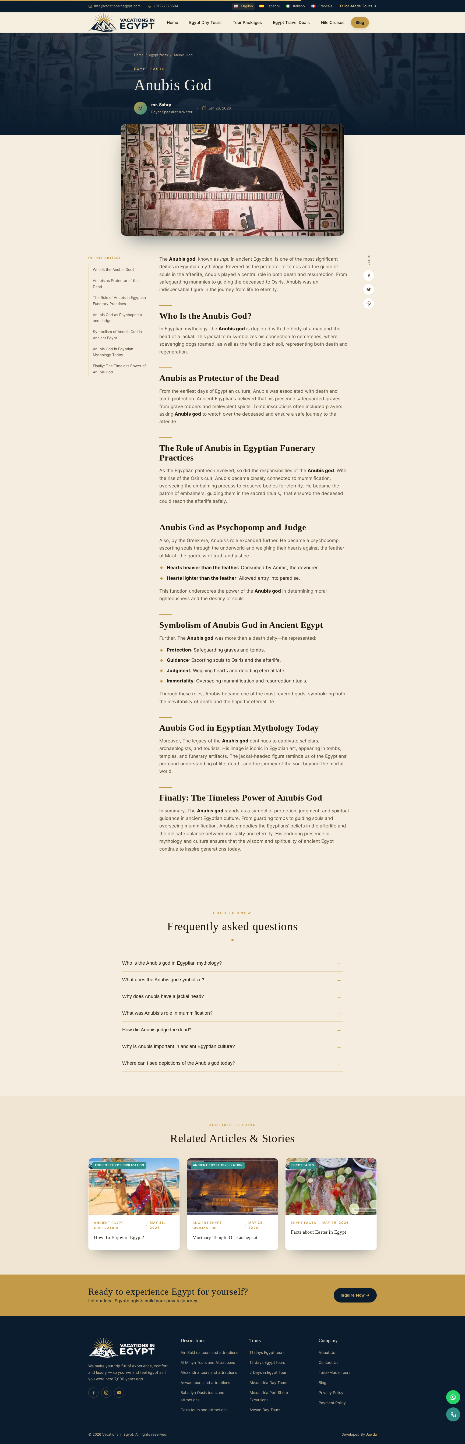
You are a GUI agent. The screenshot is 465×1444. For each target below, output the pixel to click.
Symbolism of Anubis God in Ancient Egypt (117, 335)
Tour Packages (247, 22)
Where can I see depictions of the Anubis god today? (178, 1063)
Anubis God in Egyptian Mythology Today (113, 352)
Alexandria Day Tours (268, 1382)
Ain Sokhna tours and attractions (209, 1352)
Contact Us (328, 1362)
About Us (327, 1352)
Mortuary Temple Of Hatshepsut (224, 1237)
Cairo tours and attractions (204, 1409)
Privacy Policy (331, 1392)
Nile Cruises (332, 22)
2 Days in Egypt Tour (267, 1372)
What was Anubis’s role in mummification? (167, 1013)
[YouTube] (119, 1393)
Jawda (371, 1434)
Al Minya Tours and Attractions (208, 1362)
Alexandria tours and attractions (209, 1372)
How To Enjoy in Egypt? (119, 1237)
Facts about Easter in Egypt (318, 1232)
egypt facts (158, 55)
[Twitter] (368, 289)
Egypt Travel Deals (291, 22)
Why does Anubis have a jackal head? (163, 996)
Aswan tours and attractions (205, 1382)
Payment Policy (332, 1402)
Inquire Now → (355, 1295)
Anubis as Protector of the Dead (116, 283)
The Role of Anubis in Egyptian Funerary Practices (119, 300)
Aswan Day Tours (264, 1409)
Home (172, 22)
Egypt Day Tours (205, 22)
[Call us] (453, 1414)
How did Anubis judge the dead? (157, 1029)
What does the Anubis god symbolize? (163, 979)
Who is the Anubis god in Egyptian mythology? (172, 963)
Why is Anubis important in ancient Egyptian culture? (178, 1046)
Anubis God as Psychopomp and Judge (117, 318)
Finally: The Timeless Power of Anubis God (119, 369)
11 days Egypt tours (266, 1352)
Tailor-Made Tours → (358, 6)
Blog (359, 22)
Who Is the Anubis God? (114, 269)
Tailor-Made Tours (334, 1372)
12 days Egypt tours (267, 1362)
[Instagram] (106, 1393)
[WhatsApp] (368, 303)
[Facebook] (368, 275)
